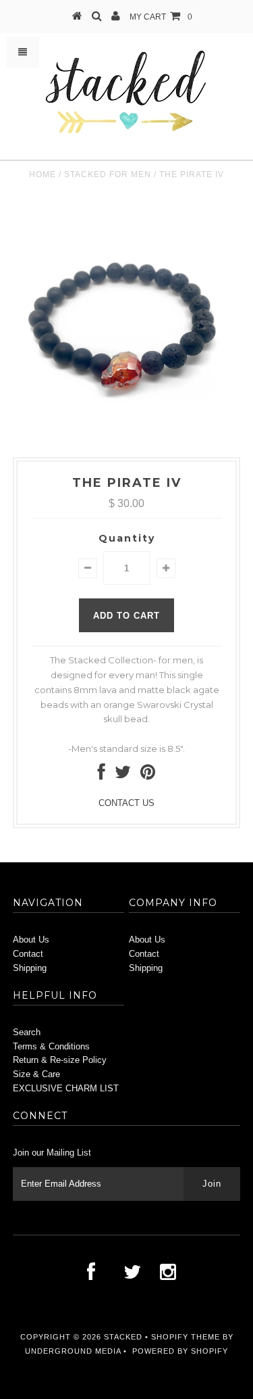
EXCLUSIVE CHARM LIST (66, 1088)
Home (42, 174)
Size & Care (36, 1074)
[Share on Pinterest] (147, 775)
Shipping (30, 968)
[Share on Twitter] (123, 775)
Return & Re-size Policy (60, 1060)
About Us (31, 939)
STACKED (123, 1337)
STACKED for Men (107, 174)
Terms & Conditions (51, 1046)
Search (26, 1032)
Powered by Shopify (180, 1351)
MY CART (161, 17)
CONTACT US (126, 803)
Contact (28, 954)
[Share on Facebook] (101, 775)
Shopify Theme (185, 1337)
